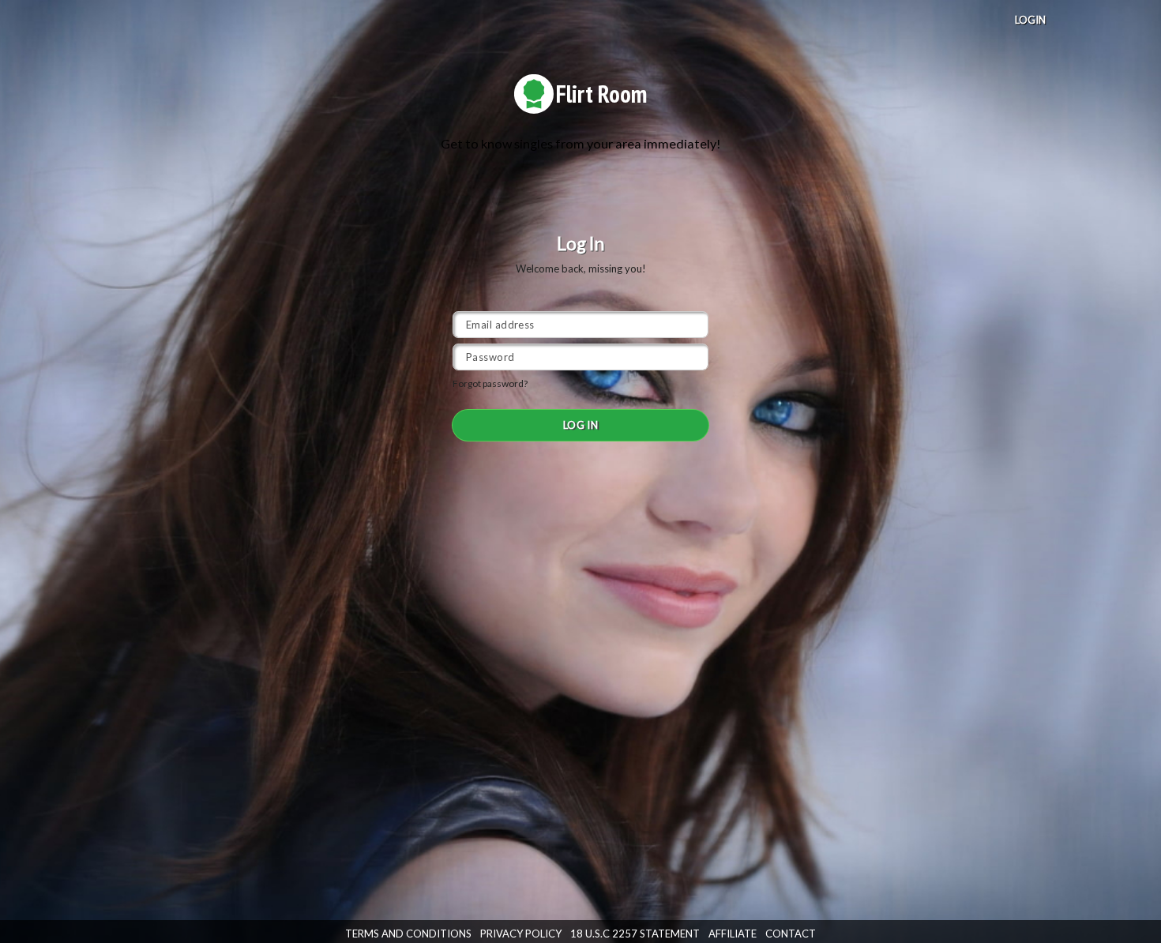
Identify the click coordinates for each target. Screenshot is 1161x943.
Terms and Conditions (408, 933)
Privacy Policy (521, 933)
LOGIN (1030, 19)
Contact (790, 933)
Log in (581, 425)
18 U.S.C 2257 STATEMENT (635, 933)
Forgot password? (490, 383)
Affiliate (732, 933)
